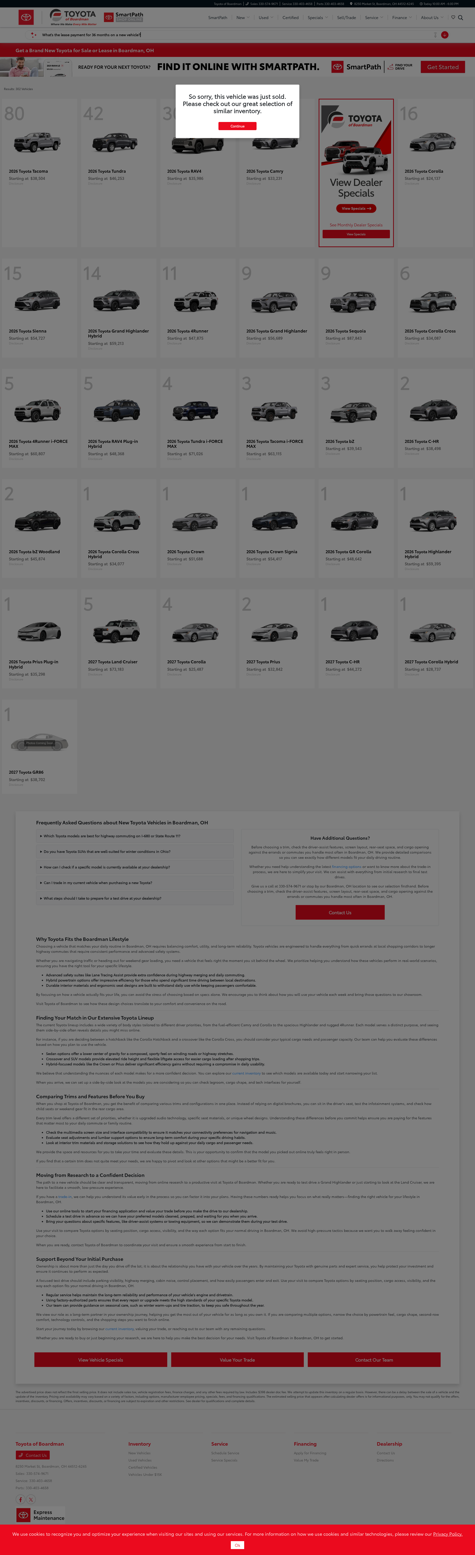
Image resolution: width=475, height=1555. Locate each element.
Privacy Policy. (448, 1534)
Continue (237, 126)
